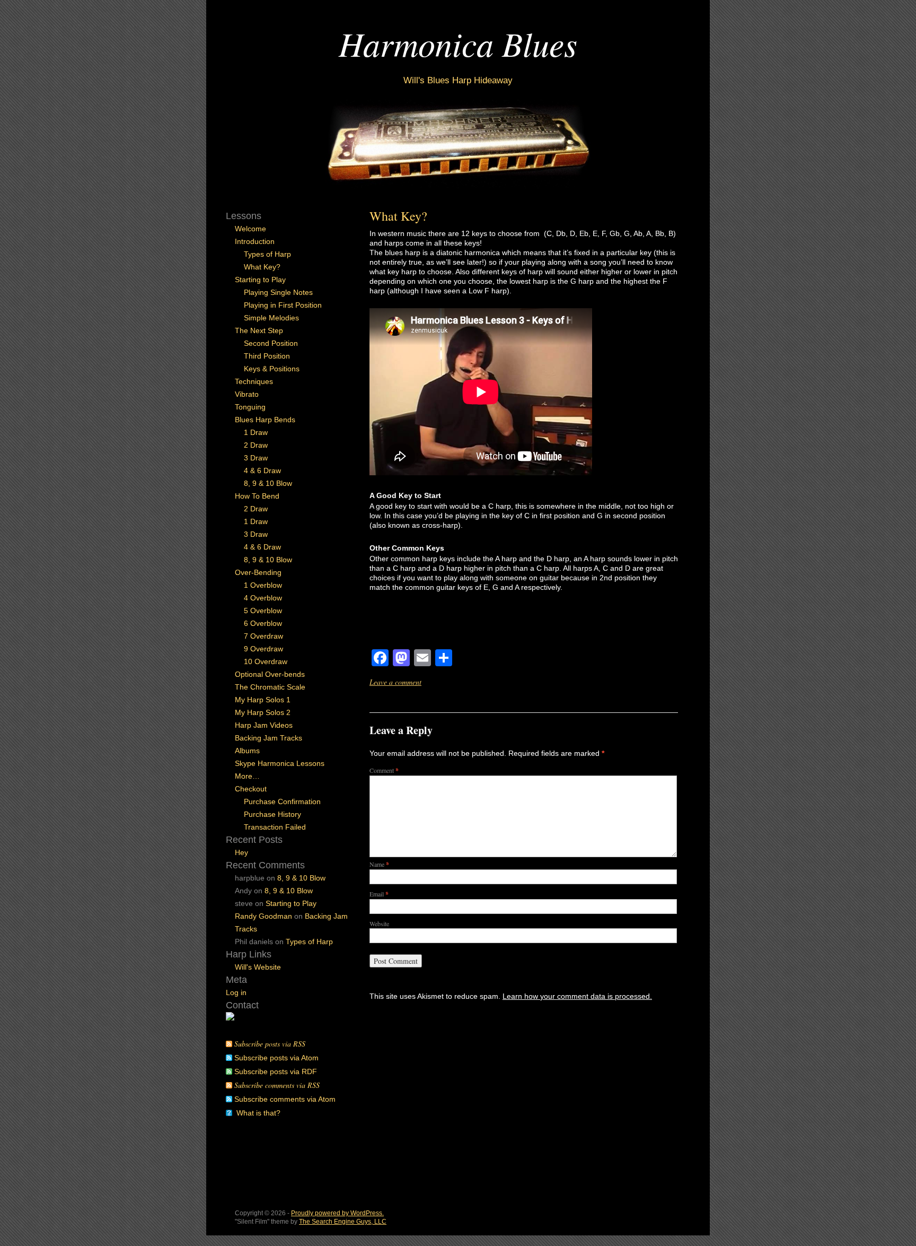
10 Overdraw (265, 661)
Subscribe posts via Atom (276, 1057)
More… (247, 776)
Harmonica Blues (458, 43)
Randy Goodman (263, 916)
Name (379, 864)
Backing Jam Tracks (268, 738)
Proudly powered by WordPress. (337, 1213)
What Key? (398, 215)
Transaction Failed (275, 827)
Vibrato (247, 394)
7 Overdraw (263, 636)
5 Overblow (263, 610)
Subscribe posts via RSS (269, 1044)
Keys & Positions (272, 368)
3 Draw (256, 458)
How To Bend (257, 496)
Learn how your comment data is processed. (577, 996)
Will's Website (258, 967)
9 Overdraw (263, 648)
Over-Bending (258, 572)
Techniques (254, 381)
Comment (384, 770)
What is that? (258, 1113)
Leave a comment (395, 682)
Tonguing (250, 407)
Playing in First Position (283, 305)
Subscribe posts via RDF (275, 1071)
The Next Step (259, 330)
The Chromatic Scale (270, 687)
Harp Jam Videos (264, 725)
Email (379, 894)
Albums (247, 750)
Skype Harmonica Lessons (279, 763)
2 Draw (256, 445)
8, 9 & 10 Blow (268, 483)
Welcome (250, 228)
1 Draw (256, 432)
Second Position (271, 343)
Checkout (251, 789)
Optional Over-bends (270, 674)
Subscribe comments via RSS (277, 1085)
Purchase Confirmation (282, 801)
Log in (236, 992)
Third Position (267, 356)
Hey (241, 852)
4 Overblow (263, 598)
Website (379, 923)
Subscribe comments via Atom (285, 1099)
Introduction (255, 241)
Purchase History (272, 814)
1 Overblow (263, 585)
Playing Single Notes (278, 292)
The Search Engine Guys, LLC (342, 1221)
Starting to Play (260, 279)
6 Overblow (263, 623)
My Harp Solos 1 (262, 699)
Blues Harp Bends (265, 419)
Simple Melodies (271, 317)
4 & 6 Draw (262, 470)
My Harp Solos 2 (262, 712)
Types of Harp (267, 254)
